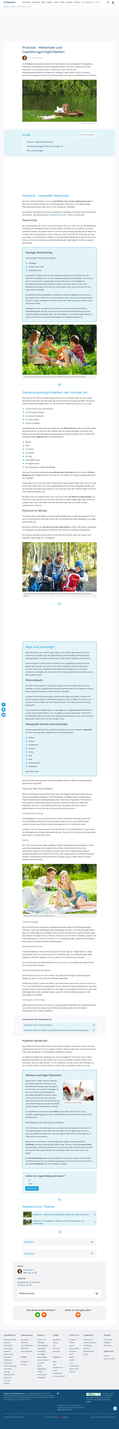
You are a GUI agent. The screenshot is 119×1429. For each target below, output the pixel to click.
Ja (29, 1180)
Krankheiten (8, 1363)
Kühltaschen (82, 287)
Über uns (109, 1351)
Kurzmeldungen (87, 2)
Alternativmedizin (10, 1340)
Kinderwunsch (58, 1367)
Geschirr (89, 278)
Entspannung (8, 1354)
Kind (54, 1364)
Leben (55, 1370)
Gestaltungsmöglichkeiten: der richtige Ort (45, 146)
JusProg (88, 1401)
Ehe (54, 1345)
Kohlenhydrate (28, 975)
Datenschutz (102, 1417)
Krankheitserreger (10, 1366)
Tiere (71, 1363)
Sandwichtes (83, 295)
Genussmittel (74, 1348)
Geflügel (25, 930)
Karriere (77, 2)
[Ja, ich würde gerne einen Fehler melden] (78, 1314)
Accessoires (41, 1340)
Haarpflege (41, 1348)
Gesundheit (26, 2)
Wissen (86, 1354)
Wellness (7, 1383)
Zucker (25, 965)
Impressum (93, 1417)
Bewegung (24, 1362)
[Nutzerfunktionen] (113, 2)
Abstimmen (32, 1188)
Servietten (39, 281)
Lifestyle (69, 2)
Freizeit (13, 7)
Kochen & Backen (27, 1345)
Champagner (76, 300)
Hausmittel (7, 1357)
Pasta (24, 986)
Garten (71, 1345)
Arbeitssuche (88, 1340)
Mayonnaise (83, 989)
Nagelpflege (41, 1369)
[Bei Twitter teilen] (3, 710)
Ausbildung (87, 1345)
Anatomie (7, 1343)
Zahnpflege (41, 1378)
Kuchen (45, 1049)
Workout (24, 1364)
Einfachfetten (72, 936)
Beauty (50, 2)
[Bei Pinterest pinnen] (3, 715)
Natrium (54, 938)
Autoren (107, 1356)
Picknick (44, 226)
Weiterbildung (89, 1351)
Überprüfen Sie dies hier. (65, 1410)
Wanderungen (34, 267)
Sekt (65, 300)
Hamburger (46, 1005)
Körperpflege (42, 1357)
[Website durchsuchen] (108, 2)
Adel (24, 237)
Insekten (84, 1046)
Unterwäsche (42, 1375)
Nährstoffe (25, 1348)
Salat (67, 298)
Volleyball (46, 854)
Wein (28, 845)
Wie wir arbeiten (109, 1359)
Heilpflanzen (8, 1360)
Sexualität (56, 1351)
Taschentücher (42, 1089)
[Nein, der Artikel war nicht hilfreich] (44, 1314)
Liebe (56, 2)
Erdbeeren (29, 300)
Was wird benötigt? (35, 150)
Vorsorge (7, 1380)
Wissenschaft (74, 1369)
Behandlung (8, 1348)
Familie (62, 2)
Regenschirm (43, 287)
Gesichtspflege (42, 1345)
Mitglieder (107, 1343)
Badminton (54, 854)
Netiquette (107, 1345)
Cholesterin (42, 938)
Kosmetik (40, 1363)
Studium (87, 1348)
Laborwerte (8, 1369)
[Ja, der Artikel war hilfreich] (37, 1314)
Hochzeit (56, 1348)
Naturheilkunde (9, 1375)
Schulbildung (57, 1373)
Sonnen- (79, 284)
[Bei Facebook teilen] (3, 705)
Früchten (65, 962)
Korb (46, 1098)
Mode (39, 1366)
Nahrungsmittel (26, 1351)
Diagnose (7, 1351)
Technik (72, 1360)
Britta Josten (28, 1270)
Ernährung (36, 2)
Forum (97, 2)
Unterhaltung (74, 1366)
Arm (46, 719)
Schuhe (40, 1372)
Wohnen (72, 1372)
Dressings (42, 818)
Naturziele (21, 7)
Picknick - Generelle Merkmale (40, 142)
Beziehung (56, 1340)
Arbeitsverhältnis (90, 1343)
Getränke (24, 1343)
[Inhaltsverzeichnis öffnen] (115, 1408)
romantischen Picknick (58, 215)
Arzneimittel (8, 1345)
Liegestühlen (30, 290)
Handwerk (73, 1351)
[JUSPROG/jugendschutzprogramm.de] (93, 1394)
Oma (55, 713)
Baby (54, 1362)
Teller (84, 1065)
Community (108, 1340)
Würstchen (45, 298)
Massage (7, 1372)
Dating (55, 1343)
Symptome (7, 1378)
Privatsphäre (111, 1417)
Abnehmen (25, 1340)
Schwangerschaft (59, 1376)
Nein (30, 1184)
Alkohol (67, 848)
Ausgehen (72, 1340)
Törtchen (53, 1063)
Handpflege (41, 1351)
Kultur (71, 1354)
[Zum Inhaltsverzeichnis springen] (59, 384)
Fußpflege (40, 1343)
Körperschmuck (43, 1360)
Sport (44, 2)
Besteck (28, 281)
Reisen (71, 1357)
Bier (23, 845)
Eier (38, 298)
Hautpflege (41, 1354)
